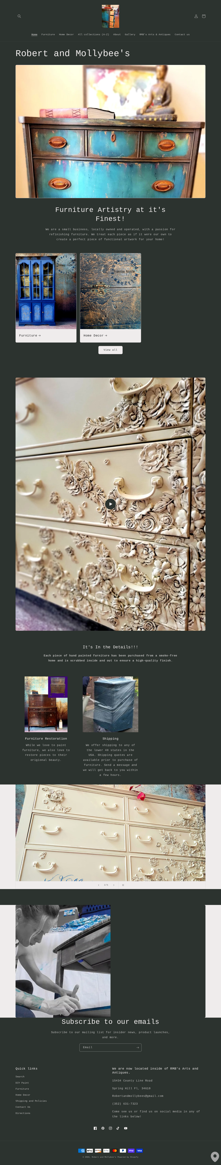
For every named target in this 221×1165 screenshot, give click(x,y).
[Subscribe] (137, 1048)
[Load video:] (110, 504)
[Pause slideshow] (122, 885)
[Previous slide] (98, 885)
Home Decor (94, 335)
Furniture (28, 335)
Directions (23, 1113)
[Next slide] (114, 885)
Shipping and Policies (31, 1101)
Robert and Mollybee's (104, 1157)
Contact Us (23, 1107)
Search (20, 1076)
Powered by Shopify (128, 1157)
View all (110, 350)
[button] (19, 16)
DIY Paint (22, 1082)
